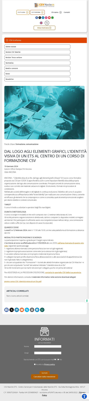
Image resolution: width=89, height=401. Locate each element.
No (60, 359)
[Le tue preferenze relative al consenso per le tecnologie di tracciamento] (87, 301)
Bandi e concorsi (12, 68)
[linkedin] (43, 17)
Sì (57, 359)
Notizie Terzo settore (14, 57)
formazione (20, 144)
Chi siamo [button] (54, 12)
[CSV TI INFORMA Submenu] (42, 12)
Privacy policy (49, 364)
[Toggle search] (47, 23)
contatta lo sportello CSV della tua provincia (63, 272)
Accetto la (45, 364)
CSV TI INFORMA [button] (35, 12)
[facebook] (36, 17)
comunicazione (32, 144)
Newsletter (10, 79)
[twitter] (40, 17)
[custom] (52, 17)
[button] (84, 396)
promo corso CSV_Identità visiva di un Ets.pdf (22, 281)
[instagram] (46, 17)
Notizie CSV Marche (13, 52)
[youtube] (49, 17)
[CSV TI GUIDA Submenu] (27, 12)
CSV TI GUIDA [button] (21, 12)
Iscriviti (44, 373)
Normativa (9, 63)
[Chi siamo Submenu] (60, 12)
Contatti (67, 12)
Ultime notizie (11, 47)
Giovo (8, 74)
